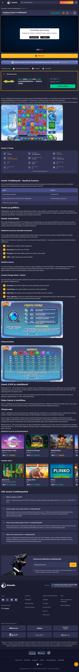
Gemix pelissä (63, 500)
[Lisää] (76, 664)
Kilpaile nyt (64, 62)
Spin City (45, 611)
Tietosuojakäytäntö (51, 660)
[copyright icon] (13, 635)
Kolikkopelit (28, 599)
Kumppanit (35, 660)
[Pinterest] (16, 600)
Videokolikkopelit (12, 159)
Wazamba (45, 599)
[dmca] (41, 653)
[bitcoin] (13, 628)
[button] (7, 455)
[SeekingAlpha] (39, 635)
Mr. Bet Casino (46, 607)
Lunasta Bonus (62, 86)
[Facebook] (12, 600)
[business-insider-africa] (65, 628)
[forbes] (39, 628)
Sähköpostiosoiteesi (40, 565)
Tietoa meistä (18, 660)
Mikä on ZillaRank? (65, 605)
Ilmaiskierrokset (29, 603)
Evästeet (42, 660)
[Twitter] (7, 600)
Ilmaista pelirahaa (29, 607)
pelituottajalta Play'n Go (8, 14)
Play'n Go (59, 154)
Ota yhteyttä (27, 660)
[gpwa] (32, 653)
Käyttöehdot (61, 660)
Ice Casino (45, 603)
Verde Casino (46, 614)
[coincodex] (65, 635)
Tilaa (73, 564)
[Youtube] (3, 600)
